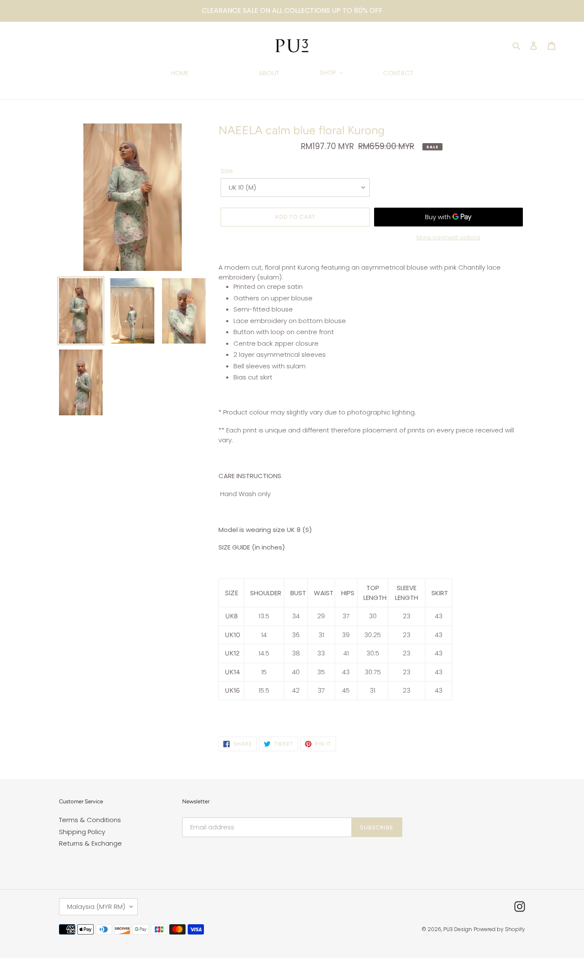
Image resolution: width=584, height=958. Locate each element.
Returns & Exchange (90, 843)
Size (227, 170)
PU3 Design (457, 929)
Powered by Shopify (499, 929)
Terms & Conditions (90, 819)
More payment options (448, 237)
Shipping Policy (82, 831)
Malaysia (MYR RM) (96, 906)
